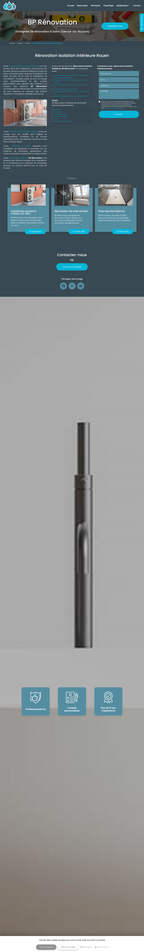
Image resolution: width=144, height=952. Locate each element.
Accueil (70, 5)
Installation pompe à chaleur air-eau (23, 212)
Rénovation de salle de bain (71, 211)
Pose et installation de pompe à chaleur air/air (71, 96)
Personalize (87, 947)
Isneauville (58, 112)
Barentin (57, 110)
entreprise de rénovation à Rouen (23, 66)
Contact (137, 5)
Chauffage (108, 5)
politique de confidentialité (113, 108)
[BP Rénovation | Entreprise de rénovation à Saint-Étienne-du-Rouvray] (9, 5)
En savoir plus (35, 231)
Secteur (20, 43)
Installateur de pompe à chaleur (66, 89)
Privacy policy (102, 947)
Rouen (28, 43)
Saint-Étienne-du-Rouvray (63, 121)
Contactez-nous (115, 26)
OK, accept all (47, 947)
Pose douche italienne (111, 211)
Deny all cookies (68, 947)
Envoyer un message (72, 266)
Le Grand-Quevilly (60, 114)
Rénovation (82, 5)
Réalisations (122, 5)
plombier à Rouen (21, 146)
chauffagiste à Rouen (18, 158)
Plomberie (95, 5)
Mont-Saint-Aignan (61, 117)
